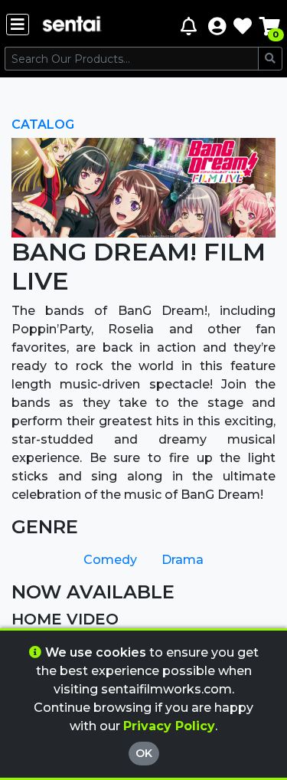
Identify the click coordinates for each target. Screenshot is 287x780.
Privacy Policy (169, 726)
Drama (182, 559)
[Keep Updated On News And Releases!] (190, 26)
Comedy (110, 559)
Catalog (42, 124)
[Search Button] (270, 58)
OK (143, 753)
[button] (217, 26)
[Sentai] (72, 25)
